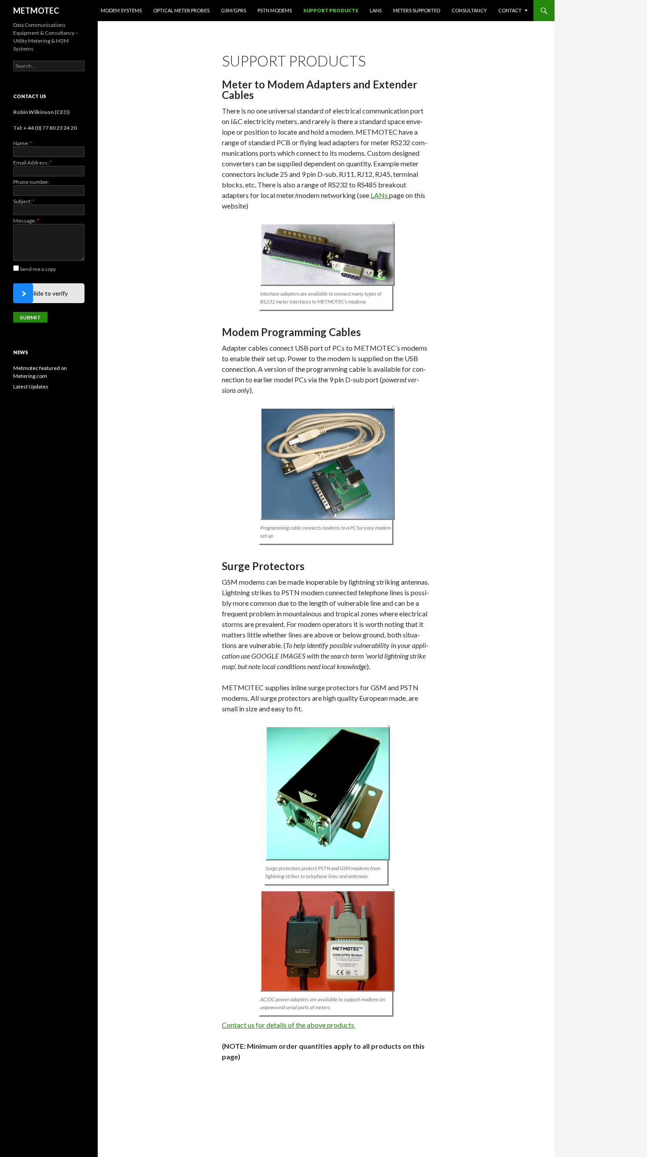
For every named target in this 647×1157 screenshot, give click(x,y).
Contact (510, 10)
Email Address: (32, 162)
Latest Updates (30, 386)
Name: (22, 143)
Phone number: (31, 182)
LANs (376, 10)
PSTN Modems (274, 10)
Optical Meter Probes (181, 10)
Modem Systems (121, 10)
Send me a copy (38, 269)
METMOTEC (36, 10)
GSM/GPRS (233, 10)
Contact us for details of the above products (289, 1025)
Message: (26, 220)
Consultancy (469, 10)
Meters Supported (416, 10)
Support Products (330, 10)
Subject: (24, 201)
